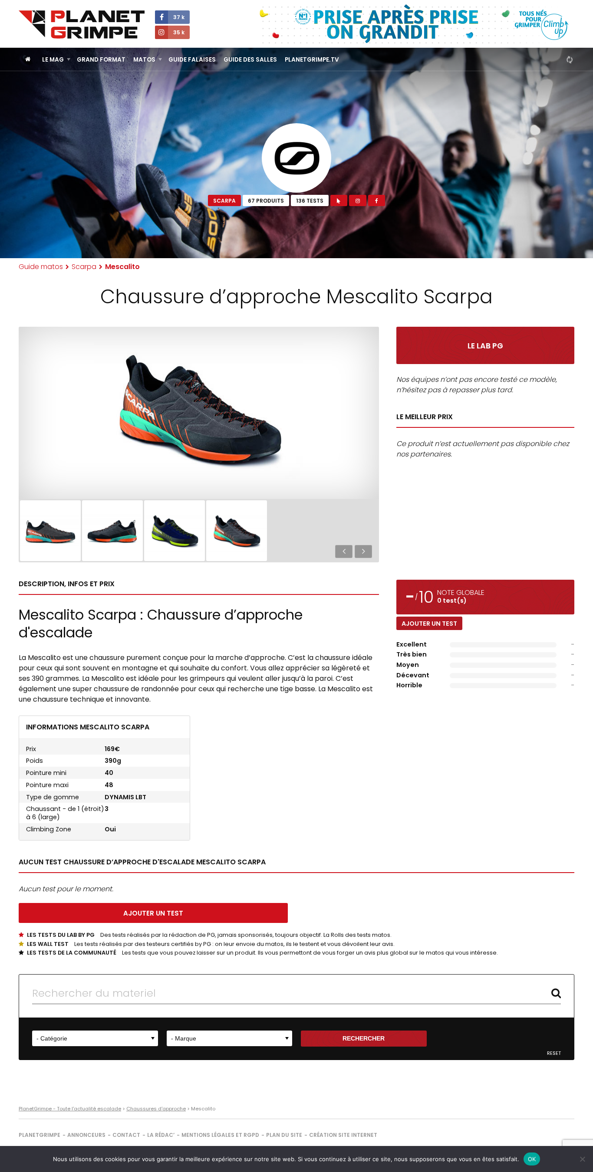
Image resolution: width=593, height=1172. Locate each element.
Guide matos (41, 267)
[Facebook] (376, 200)
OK (532, 1159)
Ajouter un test (429, 623)
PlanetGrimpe (39, 1135)
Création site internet (343, 1135)
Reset (554, 1053)
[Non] (582, 1159)
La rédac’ (161, 1135)
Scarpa (224, 200)
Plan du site (284, 1135)
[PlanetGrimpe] (82, 24)
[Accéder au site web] (338, 200)
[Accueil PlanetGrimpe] (28, 59)
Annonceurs (86, 1135)
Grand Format (101, 60)
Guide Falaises (192, 60)
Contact (126, 1135)
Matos (144, 60)
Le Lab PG (485, 346)
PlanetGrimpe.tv (312, 60)
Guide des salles (250, 60)
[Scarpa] (296, 158)
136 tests (309, 200)
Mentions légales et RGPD (220, 1135)
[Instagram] (357, 200)
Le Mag (53, 60)
